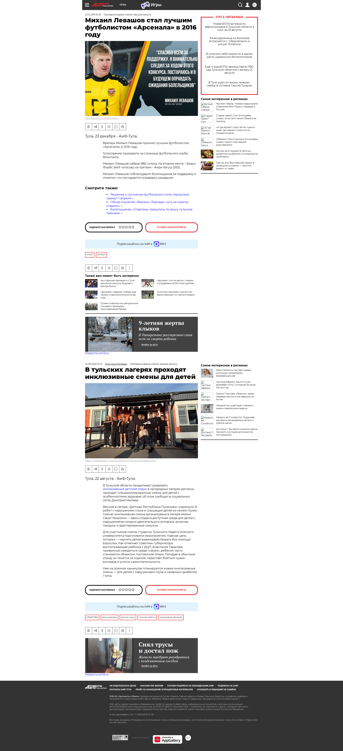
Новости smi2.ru (97, 353)
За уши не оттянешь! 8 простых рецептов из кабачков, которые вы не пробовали (237, 154)
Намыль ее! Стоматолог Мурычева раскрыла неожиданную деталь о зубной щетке (235, 420)
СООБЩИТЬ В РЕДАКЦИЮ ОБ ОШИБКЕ (216, 689)
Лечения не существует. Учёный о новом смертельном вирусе (234, 407)
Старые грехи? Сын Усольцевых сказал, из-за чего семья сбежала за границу (236, 118)
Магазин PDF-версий (151, 686)
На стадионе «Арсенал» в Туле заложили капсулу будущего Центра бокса (117, 283)
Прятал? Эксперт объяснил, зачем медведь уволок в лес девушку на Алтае (235, 396)
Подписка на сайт (228, 686)
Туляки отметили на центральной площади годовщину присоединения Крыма (119, 306)
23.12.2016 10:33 (93, 14)
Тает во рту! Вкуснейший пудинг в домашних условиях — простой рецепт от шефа (235, 165)
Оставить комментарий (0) (171, 227)
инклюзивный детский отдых (124, 489)
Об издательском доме (123, 686)
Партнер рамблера (140, 738)
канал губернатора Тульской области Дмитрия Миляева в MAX (120, 460)
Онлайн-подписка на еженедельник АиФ (190, 686)
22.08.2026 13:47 (93, 364)
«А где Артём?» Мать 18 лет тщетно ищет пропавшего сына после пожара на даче (235, 130)
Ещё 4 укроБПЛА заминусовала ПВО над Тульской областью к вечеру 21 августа (229, 69)
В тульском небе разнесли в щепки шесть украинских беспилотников (229, 55)
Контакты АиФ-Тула (120, 689)
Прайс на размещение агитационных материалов (164, 689)
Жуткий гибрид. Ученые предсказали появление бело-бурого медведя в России (237, 106)
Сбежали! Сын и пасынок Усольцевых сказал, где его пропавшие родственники (237, 142)
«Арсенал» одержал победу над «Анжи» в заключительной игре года (118, 295)
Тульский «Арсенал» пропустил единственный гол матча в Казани (176, 293)
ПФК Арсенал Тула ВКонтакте (101, 118)
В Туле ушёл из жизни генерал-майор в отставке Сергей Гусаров (229, 84)
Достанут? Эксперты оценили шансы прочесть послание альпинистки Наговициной (237, 432)
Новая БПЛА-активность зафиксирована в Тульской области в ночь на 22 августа (229, 26)
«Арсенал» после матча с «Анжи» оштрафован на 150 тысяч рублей (175, 282)
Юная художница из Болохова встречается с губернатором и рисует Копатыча (229, 41)
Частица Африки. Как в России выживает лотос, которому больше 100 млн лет (235, 385)
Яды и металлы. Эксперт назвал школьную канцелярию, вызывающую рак (233, 373)
